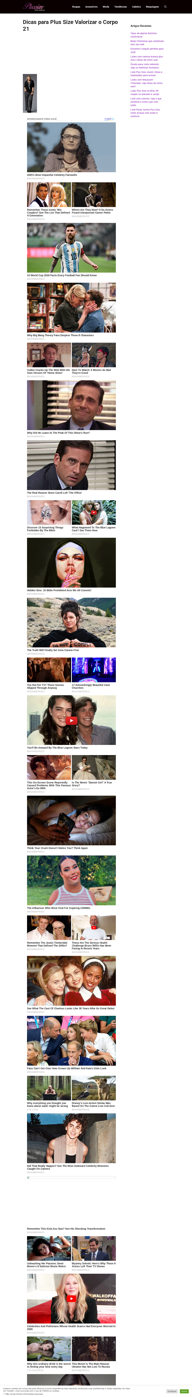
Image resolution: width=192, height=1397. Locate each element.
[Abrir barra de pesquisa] (165, 7)
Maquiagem (152, 6)
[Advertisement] (71, 55)
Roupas (76, 6)
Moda (106, 6)
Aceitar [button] (184, 1391)
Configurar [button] (172, 1391)
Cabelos (136, 6)
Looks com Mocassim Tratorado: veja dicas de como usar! (146, 83)
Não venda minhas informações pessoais (24, 1394)
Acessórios (91, 6)
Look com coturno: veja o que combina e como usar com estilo (145, 102)
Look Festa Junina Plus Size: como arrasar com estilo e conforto (145, 113)
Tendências (120, 6)
